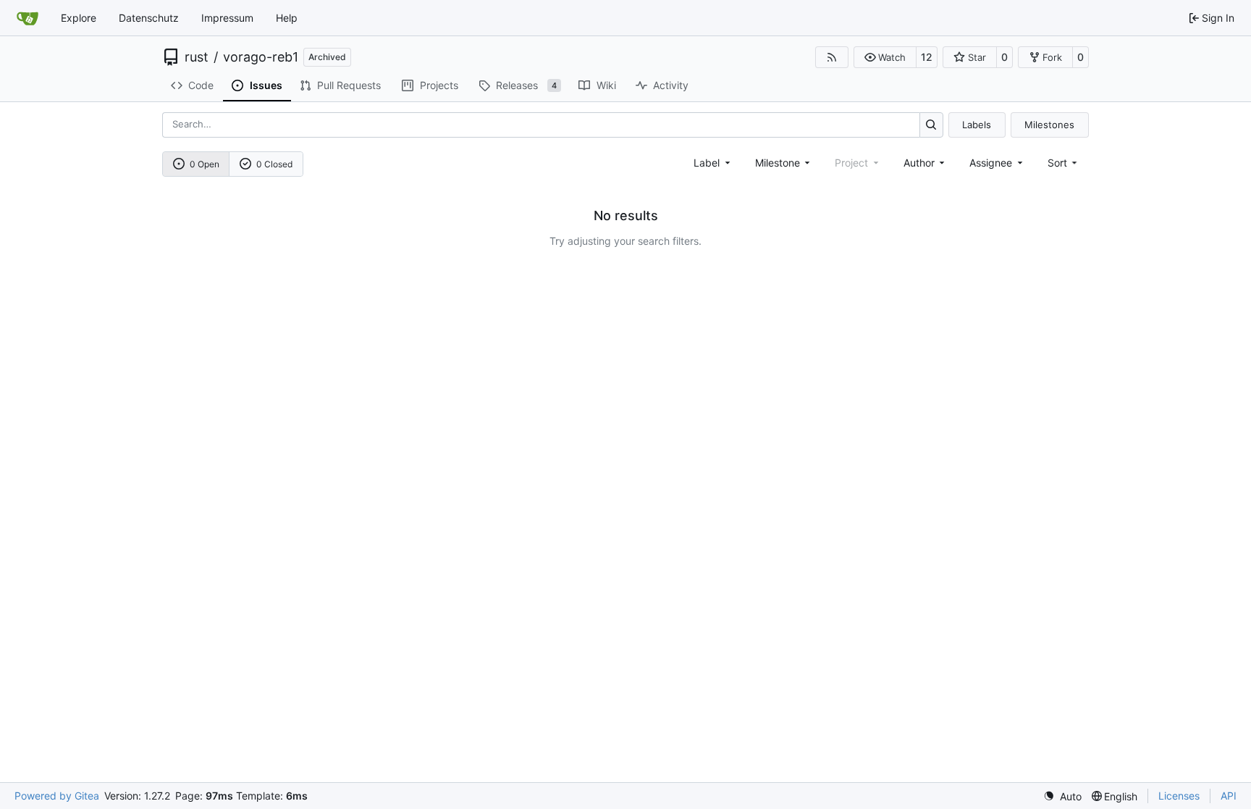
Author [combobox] (919, 162)
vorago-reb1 (260, 57)
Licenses (1179, 795)
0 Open (204, 164)
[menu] (1064, 162)
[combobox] (713, 162)
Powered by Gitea (56, 795)
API (1229, 795)
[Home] (27, 18)
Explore (78, 18)
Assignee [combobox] (990, 162)
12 (926, 57)
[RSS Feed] (831, 57)
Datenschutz (149, 18)
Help (287, 18)
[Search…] (931, 125)
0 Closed (274, 164)
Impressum (227, 18)
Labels (976, 124)
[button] (885, 57)
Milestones (1049, 124)
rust (196, 57)
